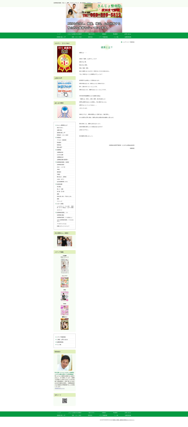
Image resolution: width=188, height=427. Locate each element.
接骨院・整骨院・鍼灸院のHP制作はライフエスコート (123, 419)
